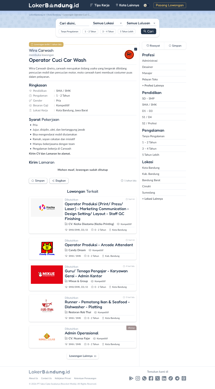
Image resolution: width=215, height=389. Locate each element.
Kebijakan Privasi (63, 378)
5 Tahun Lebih (126, 31)
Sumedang (148, 192)
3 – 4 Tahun (108, 31)
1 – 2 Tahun (90, 31)
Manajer (147, 73)
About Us (33, 378)
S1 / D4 (147, 117)
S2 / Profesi (149, 123)
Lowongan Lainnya (81, 356)
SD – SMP (148, 98)
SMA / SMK (149, 104)
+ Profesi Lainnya (153, 85)
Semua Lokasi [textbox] (103, 23)
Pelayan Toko (150, 79)
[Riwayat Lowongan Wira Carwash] (129, 60)
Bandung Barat (151, 180)
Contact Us (46, 378)
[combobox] (107, 23)
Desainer (147, 67)
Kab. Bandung (150, 174)
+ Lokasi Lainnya (152, 198)
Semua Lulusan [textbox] (138, 23)
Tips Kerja (101, 5)
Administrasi (150, 60)
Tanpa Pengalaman (69, 31)
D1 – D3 (147, 111)
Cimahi (146, 186)
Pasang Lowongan (170, 5)
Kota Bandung (151, 168)
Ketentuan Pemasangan (85, 378)
